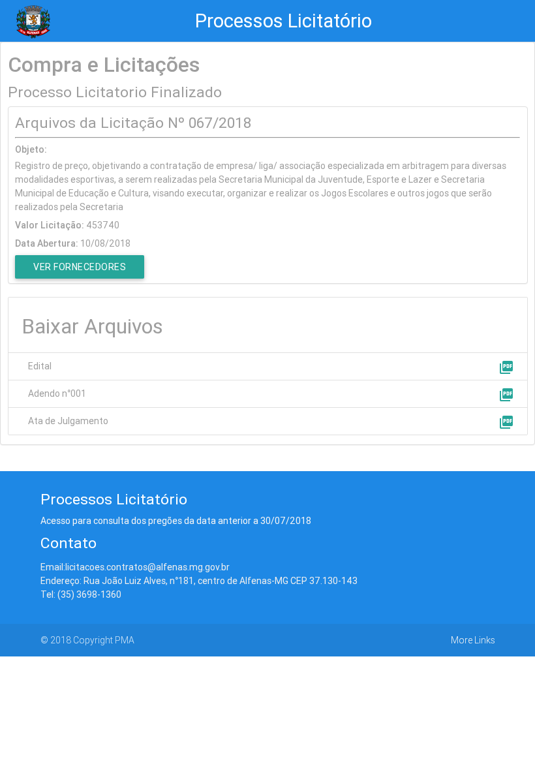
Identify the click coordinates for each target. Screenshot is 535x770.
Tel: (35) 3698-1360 (80, 594)
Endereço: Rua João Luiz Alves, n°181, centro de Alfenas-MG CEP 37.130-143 (199, 581)
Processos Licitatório (283, 21)
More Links (473, 640)
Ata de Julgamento (68, 421)
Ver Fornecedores (79, 267)
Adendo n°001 (57, 393)
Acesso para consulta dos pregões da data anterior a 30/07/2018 (175, 521)
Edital (40, 366)
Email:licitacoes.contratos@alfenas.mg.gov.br (135, 567)
